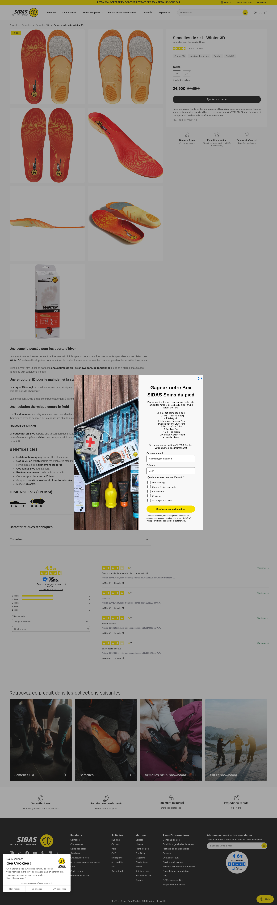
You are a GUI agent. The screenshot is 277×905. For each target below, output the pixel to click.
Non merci (14, 889)
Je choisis (37, 889)
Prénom (151, 465)
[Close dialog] (199, 378)
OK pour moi (59, 889)
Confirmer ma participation (170, 509)
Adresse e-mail (155, 453)
